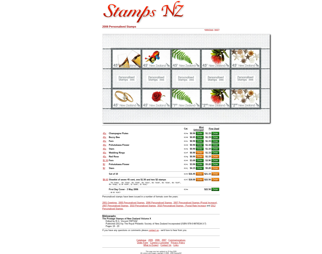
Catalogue (141, 240)
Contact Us (165, 245)
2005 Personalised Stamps (131, 202)
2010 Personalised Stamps (143, 205)
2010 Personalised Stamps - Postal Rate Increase (181, 205)
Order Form (142, 242)
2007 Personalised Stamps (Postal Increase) (195, 202)
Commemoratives (176, 240)
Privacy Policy (178, 242)
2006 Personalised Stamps (159, 202)
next (216, 29)
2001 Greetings (109, 202)
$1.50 (105, 160)
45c (104, 133)
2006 (157, 240)
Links (176, 245)
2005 (150, 240)
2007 (164, 240)
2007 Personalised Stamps (115, 205)
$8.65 (105, 179)
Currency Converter (159, 242)
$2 (104, 164)
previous (209, 29)
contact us (154, 230)
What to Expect (150, 245)
